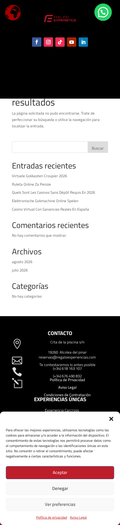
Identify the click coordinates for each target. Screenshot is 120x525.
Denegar (60, 488)
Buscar (98, 148)
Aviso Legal (78, 517)
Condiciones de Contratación (67, 394)
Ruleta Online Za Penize (31, 184)
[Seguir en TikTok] (60, 42)
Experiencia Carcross (62, 410)
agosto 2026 (22, 261)
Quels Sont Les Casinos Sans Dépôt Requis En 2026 (53, 192)
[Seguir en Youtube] (71, 42)
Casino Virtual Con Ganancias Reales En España (50, 209)
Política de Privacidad (67, 379)
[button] (111, 419)
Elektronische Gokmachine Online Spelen (45, 200)
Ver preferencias (60, 504)
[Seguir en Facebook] (36, 42)
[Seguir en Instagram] (48, 42)
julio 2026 (20, 270)
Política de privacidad (51, 517)
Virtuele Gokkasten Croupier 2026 (39, 175)
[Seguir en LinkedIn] (83, 42)
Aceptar (60, 472)
